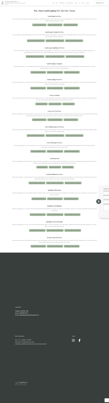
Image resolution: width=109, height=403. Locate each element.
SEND (100, 213)
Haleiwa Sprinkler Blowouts (38, 198)
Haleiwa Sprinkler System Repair (37, 230)
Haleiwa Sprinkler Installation (38, 214)
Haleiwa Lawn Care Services (39, 119)
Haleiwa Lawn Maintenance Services (36, 135)
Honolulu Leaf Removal (55, 167)
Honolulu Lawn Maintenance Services (54, 135)
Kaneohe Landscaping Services (72, 88)
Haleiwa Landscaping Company (38, 72)
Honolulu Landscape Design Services (55, 40)
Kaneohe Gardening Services (70, 24)
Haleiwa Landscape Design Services (36, 40)
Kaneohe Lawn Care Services (70, 119)
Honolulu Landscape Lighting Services (55, 56)
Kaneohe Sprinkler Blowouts (71, 198)
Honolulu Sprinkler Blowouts (55, 198)
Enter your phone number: (87, 195)
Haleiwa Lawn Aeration (41, 103)
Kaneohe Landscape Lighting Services (74, 56)
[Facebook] (79, 341)
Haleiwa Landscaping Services (38, 88)
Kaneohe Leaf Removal (68, 167)
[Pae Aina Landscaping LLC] (2, 2)
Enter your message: (86, 204)
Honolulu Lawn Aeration (55, 103)
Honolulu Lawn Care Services (55, 119)
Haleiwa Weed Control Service (38, 246)
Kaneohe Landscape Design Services (74, 40)
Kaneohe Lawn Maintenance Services (74, 135)
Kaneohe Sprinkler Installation (72, 214)
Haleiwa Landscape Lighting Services (35, 56)
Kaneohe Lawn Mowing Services (72, 151)
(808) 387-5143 (99, 3)
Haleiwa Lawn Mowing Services (38, 151)
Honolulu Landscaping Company (55, 72)
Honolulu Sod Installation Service (55, 182)
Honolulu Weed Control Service (55, 246)
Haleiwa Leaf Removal (42, 167)
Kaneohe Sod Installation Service (73, 182)
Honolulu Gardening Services (55, 24)
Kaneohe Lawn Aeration (68, 103)
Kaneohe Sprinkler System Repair (72, 230)
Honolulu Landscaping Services (55, 88)
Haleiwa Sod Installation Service (37, 182)
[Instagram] (73, 341)
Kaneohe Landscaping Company (72, 72)
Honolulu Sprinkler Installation (54, 214)
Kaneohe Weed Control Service (72, 246)
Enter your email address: (87, 199)
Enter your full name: (86, 190)
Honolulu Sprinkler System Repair (55, 230)
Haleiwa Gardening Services (39, 24)
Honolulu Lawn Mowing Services (55, 151)
